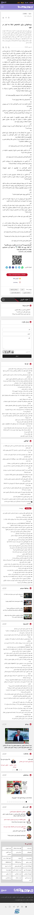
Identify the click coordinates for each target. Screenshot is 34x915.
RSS (19, 247)
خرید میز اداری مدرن (28, 879)
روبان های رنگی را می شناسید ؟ (23, 312)
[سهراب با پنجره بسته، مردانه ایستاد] (29, 821)
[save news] (8, 18)
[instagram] (11, 907)
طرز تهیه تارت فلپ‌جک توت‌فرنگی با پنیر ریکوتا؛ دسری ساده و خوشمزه (17, 502)
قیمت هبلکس (18, 874)
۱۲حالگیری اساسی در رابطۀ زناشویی (22, 310)
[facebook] (13, 267)
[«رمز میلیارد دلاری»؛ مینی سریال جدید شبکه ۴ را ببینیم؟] (27, 595)
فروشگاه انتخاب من (27, 866)
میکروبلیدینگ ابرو (27, 870)
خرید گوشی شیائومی (8, 853)
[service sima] (22, 3)
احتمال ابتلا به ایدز (15, 293)
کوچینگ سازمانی (27, 874)
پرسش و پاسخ (14, 289)
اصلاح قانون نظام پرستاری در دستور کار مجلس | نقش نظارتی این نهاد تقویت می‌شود (14, 815)
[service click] (18, 3)
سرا (30, 13)
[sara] (25, 7)
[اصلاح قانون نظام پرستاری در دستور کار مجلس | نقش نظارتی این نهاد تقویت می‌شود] (29, 814)
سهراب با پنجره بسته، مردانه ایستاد (19, 822)
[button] (21, 770)
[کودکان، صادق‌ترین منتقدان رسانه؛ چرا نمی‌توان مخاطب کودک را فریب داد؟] (27, 616)
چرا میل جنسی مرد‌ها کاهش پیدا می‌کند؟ (21, 314)
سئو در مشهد (28, 862)
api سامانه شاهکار (17, 848)
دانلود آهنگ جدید (7, 858)
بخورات (19, 858)
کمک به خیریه (8, 866)
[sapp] (27, 907)
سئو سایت (29, 848)
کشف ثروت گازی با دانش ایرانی (19, 831)
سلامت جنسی (27, 293)
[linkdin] (10, 267)
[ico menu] (3, 6)
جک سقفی (8, 874)
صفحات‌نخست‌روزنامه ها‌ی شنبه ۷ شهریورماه (22, 798)
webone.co (8, 862)
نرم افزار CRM (18, 862)
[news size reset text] (6, 48)
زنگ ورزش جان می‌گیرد (18, 759)
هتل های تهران (18, 866)
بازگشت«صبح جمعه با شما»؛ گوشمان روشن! (14, 601)
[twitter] (16, 267)
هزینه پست (28, 858)
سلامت (24, 13)
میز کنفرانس (8, 878)
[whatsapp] (22, 267)
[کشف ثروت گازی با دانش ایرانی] (29, 829)
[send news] (6, 18)
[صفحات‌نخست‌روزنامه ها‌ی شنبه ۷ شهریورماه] (17, 787)
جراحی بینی (18, 852)
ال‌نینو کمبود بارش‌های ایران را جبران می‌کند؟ (17, 835)
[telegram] (19, 267)
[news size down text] (9, 48)
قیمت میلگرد (18, 878)
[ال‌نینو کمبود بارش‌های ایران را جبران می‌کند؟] (29, 836)
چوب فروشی (8, 848)
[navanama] (31, 3)
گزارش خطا (15, 279)
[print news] (3, 18)
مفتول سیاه (8, 870)
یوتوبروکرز (29, 852)
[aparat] (23, 907)
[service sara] (26, 3)
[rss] (6, 907)
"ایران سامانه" (23, 903)
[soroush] (7, 267)
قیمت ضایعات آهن (17, 870)
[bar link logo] (3, 2)
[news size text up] (3, 48)
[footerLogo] (22, 890)
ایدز (22, 289)
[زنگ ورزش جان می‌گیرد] (27, 761)
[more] (4, 588)
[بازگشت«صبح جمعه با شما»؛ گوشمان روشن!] (27, 602)
